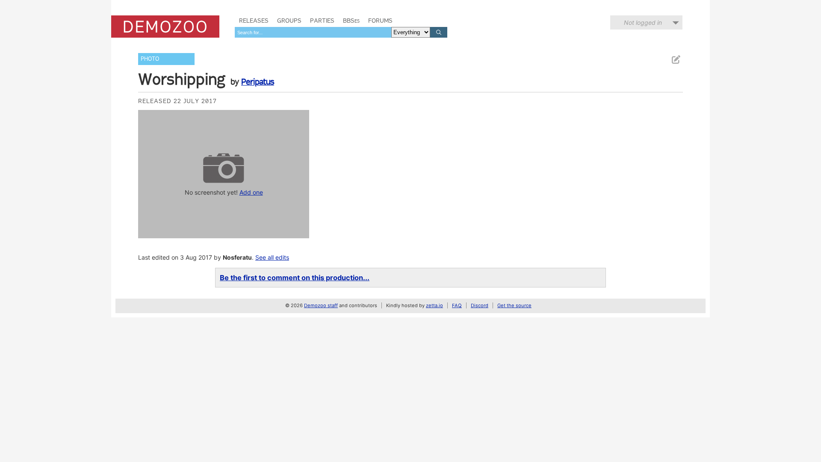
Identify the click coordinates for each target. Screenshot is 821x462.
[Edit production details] (675, 59)
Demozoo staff (321, 305)
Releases (254, 20)
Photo (150, 58)
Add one (251, 192)
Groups (289, 20)
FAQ (457, 305)
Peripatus (257, 82)
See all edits (272, 257)
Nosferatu (237, 257)
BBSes (351, 20)
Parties (322, 20)
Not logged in (643, 22)
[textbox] (313, 32)
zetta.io (434, 305)
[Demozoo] (165, 26)
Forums (380, 20)
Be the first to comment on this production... (294, 277)
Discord (479, 305)
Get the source (514, 305)
